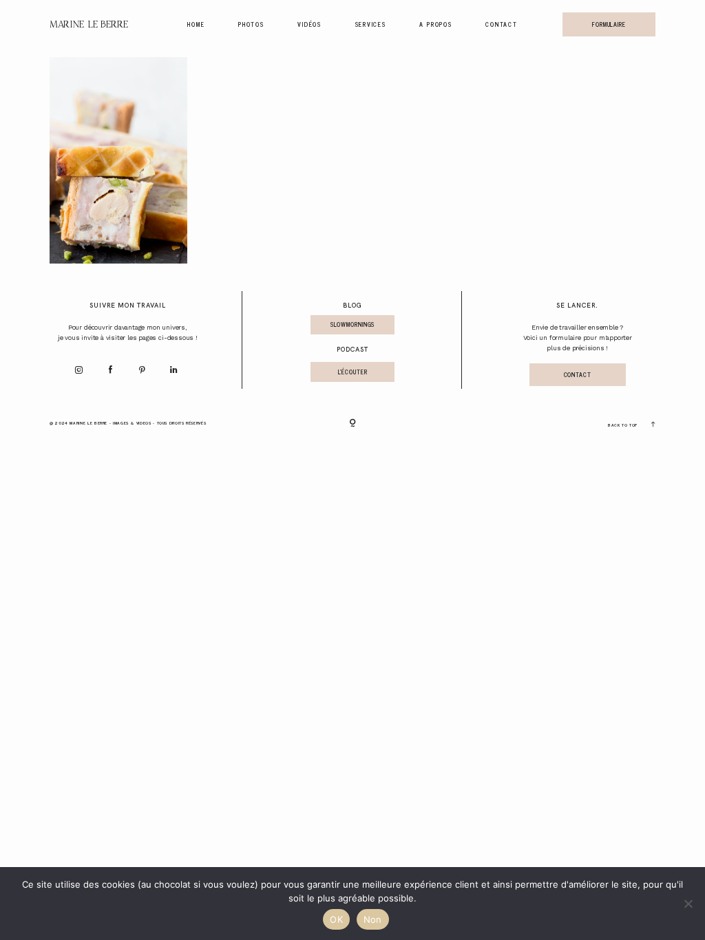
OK (336, 919)
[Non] (688, 903)
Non (373, 919)
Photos (251, 24)
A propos (435, 24)
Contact (501, 24)
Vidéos (309, 24)
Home (195, 24)
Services (370, 24)
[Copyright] (352, 424)
